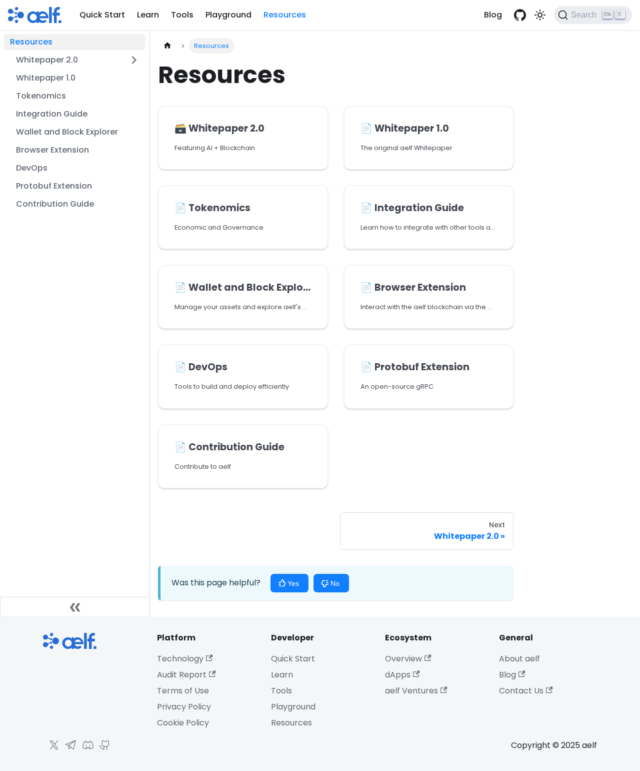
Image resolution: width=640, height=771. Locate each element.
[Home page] (167, 46)
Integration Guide (52, 114)
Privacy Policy (184, 706)
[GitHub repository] (520, 15)
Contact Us (521, 690)
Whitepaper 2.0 (47, 60)
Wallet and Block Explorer (67, 132)
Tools (182, 15)
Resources (285, 15)
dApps (397, 674)
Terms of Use (183, 690)
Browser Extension (52, 150)
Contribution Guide (55, 204)
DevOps (32, 168)
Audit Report (181, 674)
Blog (493, 15)
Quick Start (102, 15)
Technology (180, 658)
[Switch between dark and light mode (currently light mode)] (540, 15)
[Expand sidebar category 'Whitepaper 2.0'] (134, 60)
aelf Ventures (411, 690)
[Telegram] (68, 748)
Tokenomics (41, 96)
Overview (403, 658)
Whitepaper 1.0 (46, 78)
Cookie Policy (183, 722)
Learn (148, 15)
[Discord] (85, 748)
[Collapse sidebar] (75, 607)
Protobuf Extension (54, 186)
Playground (229, 15)
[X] (51, 748)
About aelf (519, 658)
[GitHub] (102, 748)
